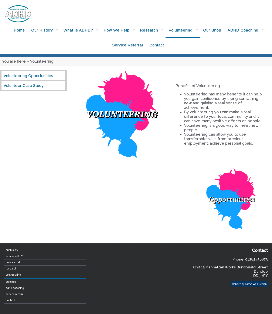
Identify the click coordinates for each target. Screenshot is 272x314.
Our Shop (212, 30)
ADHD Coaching (243, 30)
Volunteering (181, 30)
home (19, 30)
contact (156, 45)
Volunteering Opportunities (28, 75)
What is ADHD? (78, 30)
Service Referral (127, 45)
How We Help (116, 30)
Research (149, 30)
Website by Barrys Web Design (249, 283)
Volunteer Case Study (24, 85)
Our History (42, 30)
